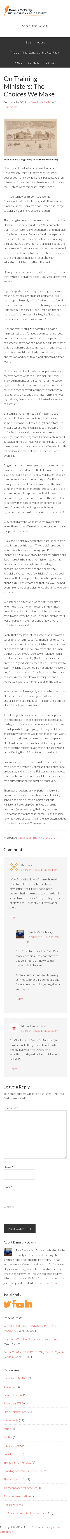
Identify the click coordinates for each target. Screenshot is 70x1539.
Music (7, 1428)
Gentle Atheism (13, 1395)
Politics (8, 1437)
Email (8, 1187)
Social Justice (12, 1454)
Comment (11, 1108)
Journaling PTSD (14, 1403)
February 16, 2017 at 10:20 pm (40, 1030)
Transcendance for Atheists (20, 1487)
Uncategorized (13, 1504)
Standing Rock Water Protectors (23, 1471)
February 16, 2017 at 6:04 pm (39, 869)
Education (25, 837)
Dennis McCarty (35, 10)
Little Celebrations (15, 1411)
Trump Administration (17, 1496)
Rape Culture (12, 1445)
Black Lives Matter (15, 1378)
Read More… (52, 1283)
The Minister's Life (44, 837)
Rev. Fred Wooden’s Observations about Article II (34, 1339)
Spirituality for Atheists (17, 1462)
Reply (13, 917)
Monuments (11, 1420)
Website (9, 1206)
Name (8, 1167)
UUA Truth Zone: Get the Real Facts (26, 1513)
